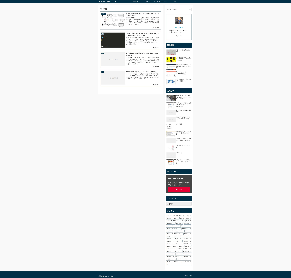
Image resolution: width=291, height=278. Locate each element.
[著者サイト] (177, 36)
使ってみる (179, 189)
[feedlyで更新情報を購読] (179, 36)
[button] (190, 9)
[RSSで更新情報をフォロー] (181, 36)
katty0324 (179, 27)
